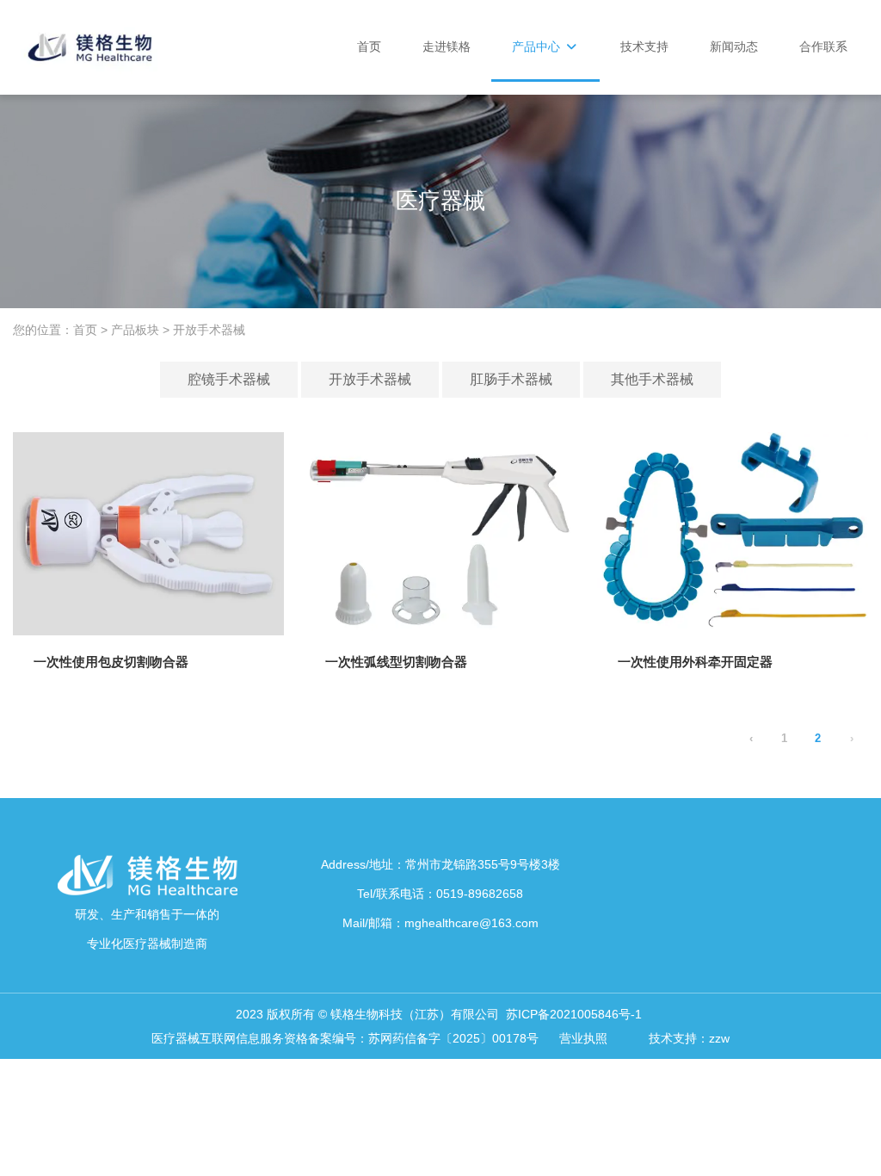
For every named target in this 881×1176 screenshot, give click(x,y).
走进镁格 (446, 46)
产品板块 (135, 330)
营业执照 (585, 1038)
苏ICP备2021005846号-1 (575, 1014)
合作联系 (823, 46)
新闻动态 (734, 46)
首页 (369, 46)
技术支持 (644, 46)
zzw (719, 1038)
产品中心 (538, 46)
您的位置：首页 (57, 330)
